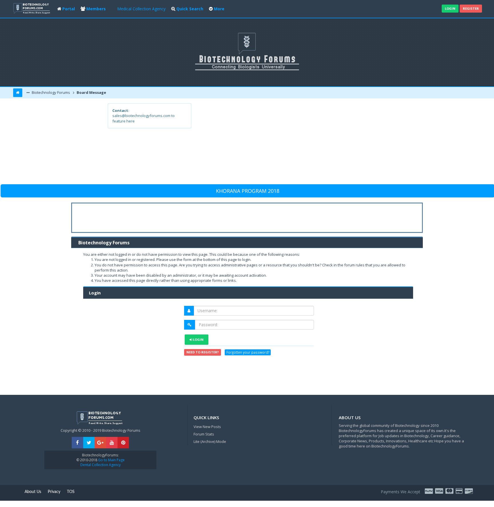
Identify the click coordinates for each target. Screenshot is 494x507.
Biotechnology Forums (50, 92)
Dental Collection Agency (100, 464)
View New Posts (207, 426)
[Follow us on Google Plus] (100, 443)
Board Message (91, 92)
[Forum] (32, 8)
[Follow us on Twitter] (89, 443)
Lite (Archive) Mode (210, 441)
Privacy (54, 492)
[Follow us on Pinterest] (123, 443)
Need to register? (202, 352)
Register (471, 8)
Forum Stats (204, 434)
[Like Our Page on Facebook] (77, 443)
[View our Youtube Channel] (111, 443)
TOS (71, 492)
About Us (33, 492)
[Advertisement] (289, 143)
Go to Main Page (111, 460)
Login (450, 8)
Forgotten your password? (247, 352)
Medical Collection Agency (141, 8)
